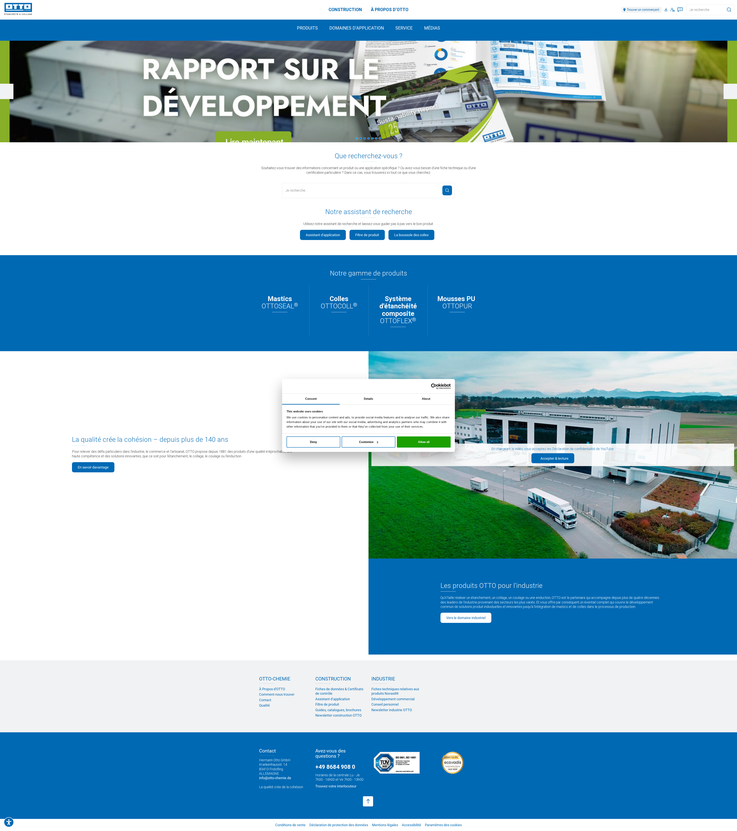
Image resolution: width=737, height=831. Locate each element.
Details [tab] (368, 398)
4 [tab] (368, 138)
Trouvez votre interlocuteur (335, 786)
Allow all (424, 442)
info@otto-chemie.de (275, 778)
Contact (265, 700)
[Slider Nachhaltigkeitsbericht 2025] (368, 91)
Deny (313, 442)
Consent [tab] (311, 398)
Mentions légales (385, 825)
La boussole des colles (411, 235)
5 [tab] (372, 138)
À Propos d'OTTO (272, 689)
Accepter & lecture (554, 458)
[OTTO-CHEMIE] (18, 9)
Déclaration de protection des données (338, 825)
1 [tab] (357, 138)
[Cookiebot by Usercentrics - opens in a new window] (434, 386)
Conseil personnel (385, 704)
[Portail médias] (666, 10)
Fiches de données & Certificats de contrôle (339, 691)
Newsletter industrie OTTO (391, 710)
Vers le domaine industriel (466, 618)
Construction (345, 9)
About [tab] (426, 398)
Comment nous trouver (276, 694)
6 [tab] (376, 138)
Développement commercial (393, 699)
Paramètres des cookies (443, 825)
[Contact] (673, 10)
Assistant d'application (323, 235)
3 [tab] (365, 138)
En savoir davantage (93, 467)
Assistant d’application (332, 699)
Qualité (264, 705)
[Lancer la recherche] (729, 9)
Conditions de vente (290, 825)
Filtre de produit (367, 235)
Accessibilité (411, 825)
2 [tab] (361, 138)
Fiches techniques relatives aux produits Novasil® (395, 691)
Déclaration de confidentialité (573, 449)
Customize (366, 442)
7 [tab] (380, 138)
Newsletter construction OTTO (338, 715)
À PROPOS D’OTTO (389, 9)
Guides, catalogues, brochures (338, 710)
